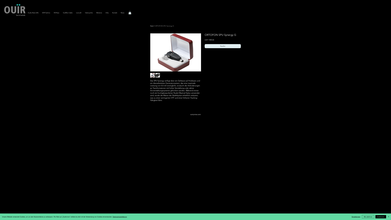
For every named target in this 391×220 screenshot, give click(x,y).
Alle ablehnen (368, 217)
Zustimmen (380, 217)
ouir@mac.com (195, 114)
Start (151, 26)
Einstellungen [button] (356, 217)
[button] (100, 12)
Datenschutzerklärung (120, 217)
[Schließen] (388, 216)
